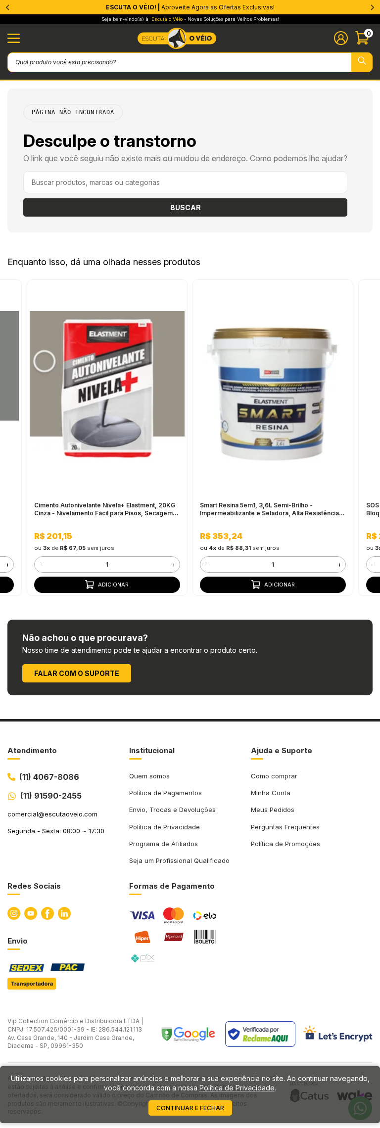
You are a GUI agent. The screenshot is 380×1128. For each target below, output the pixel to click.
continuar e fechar (190, 1108)
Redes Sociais (34, 886)
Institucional (152, 750)
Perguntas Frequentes (285, 827)
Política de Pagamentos (165, 793)
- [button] (40, 564)
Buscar (185, 207)
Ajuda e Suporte (281, 750)
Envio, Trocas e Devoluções (172, 809)
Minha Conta (270, 793)
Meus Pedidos (272, 809)
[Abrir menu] (13, 38)
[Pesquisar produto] (362, 62)
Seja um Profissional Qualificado (179, 860)
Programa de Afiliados (163, 844)
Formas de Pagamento (172, 886)
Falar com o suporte (76, 673)
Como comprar (274, 776)
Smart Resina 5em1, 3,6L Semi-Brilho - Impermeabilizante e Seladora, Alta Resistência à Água (272, 509)
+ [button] (7, 564)
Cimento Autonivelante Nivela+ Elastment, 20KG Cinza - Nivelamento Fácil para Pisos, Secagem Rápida (104, 509)
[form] (107, 564)
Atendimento (32, 750)
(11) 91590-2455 (51, 796)
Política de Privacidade (164, 827)
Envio (17, 941)
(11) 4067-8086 (49, 777)
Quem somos (149, 776)
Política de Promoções (285, 844)
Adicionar (113, 584)
